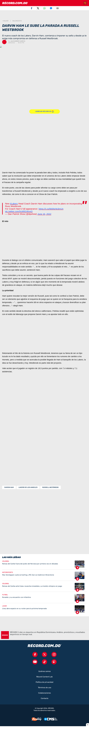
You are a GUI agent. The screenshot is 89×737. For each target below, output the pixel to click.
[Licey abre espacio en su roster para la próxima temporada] (44, 609)
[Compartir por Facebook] (31, 8)
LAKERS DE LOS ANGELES (28, 487)
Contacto (44, 698)
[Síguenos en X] (44, 654)
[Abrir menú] (85, 3)
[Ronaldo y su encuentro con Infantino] (44, 598)
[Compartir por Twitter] (38, 8)
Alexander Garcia (18, 41)
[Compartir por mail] (57, 8)
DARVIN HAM (9, 487)
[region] (44, 15)
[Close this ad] (87, 724)
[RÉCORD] (15, 3)
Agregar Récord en (43, 111)
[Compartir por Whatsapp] (44, 8)
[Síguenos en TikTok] (44, 661)
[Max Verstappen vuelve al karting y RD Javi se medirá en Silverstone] (44, 576)
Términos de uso (44, 687)
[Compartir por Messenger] (51, 8)
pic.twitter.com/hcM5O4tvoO (19, 211)
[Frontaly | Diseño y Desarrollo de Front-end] (37, 719)
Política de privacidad (44, 682)
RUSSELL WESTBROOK (50, 487)
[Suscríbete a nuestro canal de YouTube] (35, 661)
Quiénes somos (44, 671)
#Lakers (14, 203)
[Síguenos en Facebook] (35, 654)
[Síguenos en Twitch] (54, 661)
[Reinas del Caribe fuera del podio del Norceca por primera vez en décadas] (44, 565)
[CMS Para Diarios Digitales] (50, 719)
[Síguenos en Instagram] (54, 654)
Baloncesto (17, 21)
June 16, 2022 (44, 214)
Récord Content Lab (44, 677)
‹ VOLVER (5, 21)
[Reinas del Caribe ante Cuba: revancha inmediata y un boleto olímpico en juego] (44, 587)
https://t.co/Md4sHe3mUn (51, 209)
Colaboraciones (44, 693)
